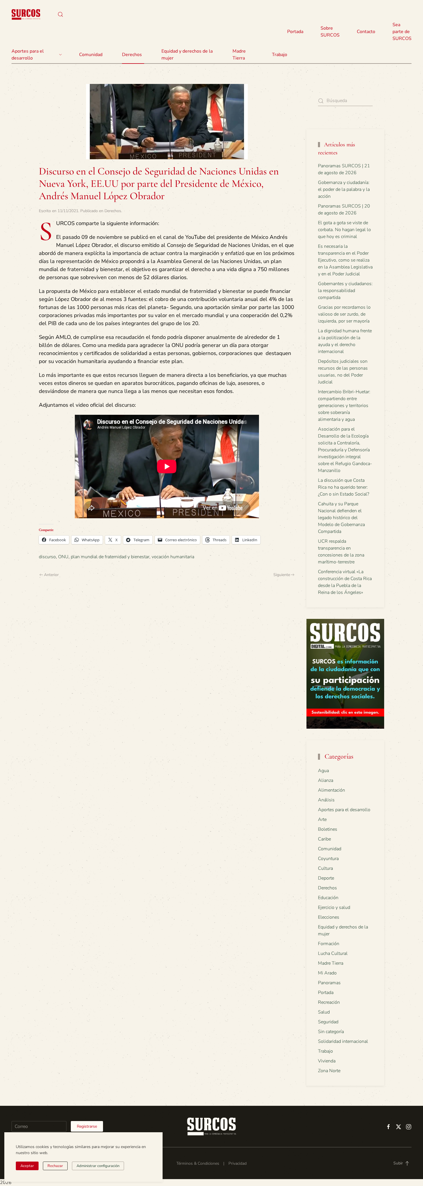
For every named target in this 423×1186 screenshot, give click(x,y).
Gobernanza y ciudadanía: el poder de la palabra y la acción (344, 189)
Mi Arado (327, 973)
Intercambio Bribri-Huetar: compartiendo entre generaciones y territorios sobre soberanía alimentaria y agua (344, 406)
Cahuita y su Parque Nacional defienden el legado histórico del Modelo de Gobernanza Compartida (341, 518)
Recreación (329, 1002)
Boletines (327, 829)
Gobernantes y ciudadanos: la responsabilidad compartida (345, 291)
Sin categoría (331, 1031)
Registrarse (87, 1126)
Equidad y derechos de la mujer (187, 54)
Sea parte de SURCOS (401, 32)
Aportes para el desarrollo (344, 810)
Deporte (326, 878)
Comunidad (329, 849)
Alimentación (331, 790)
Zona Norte (329, 1071)
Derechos (112, 211)
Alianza (325, 780)
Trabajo (279, 54)
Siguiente (281, 574)
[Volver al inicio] (26, 14)
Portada (295, 31)
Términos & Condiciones (197, 1163)
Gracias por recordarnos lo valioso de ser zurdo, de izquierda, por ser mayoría (344, 314)
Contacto (366, 31)
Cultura (325, 868)
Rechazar (55, 1165)
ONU (63, 557)
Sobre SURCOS (330, 31)
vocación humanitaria (173, 557)
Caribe (324, 839)
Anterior (51, 574)
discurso (47, 557)
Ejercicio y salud (334, 907)
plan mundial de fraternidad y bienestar (110, 557)
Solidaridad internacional (343, 1041)
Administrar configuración (98, 1165)
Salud (324, 1012)
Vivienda (327, 1061)
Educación (328, 898)
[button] (60, 14)
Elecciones (328, 917)
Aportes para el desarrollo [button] (28, 54)
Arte (322, 819)
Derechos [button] (132, 54)
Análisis (326, 800)
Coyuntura (328, 858)
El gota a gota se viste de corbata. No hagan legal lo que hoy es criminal (344, 230)
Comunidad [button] (90, 54)
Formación (328, 944)
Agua (323, 770)
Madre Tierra (239, 54)
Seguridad (328, 1022)
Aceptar (27, 1165)
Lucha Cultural (333, 953)
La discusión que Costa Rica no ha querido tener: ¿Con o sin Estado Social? (343, 487)
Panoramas (329, 983)
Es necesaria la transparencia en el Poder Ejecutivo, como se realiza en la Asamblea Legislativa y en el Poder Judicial (345, 260)
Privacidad (237, 1163)
